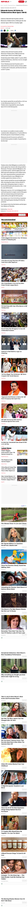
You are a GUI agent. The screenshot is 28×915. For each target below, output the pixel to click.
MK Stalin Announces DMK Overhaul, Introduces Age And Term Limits (11, 420)
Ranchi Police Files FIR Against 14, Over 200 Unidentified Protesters (13, 329)
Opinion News (4, 463)
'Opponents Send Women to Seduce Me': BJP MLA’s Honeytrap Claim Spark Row (13, 398)
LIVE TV (22, 1)
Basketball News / (12, 5)
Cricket (2, 446)
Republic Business (4, 456)
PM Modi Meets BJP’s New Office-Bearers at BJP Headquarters (14, 307)
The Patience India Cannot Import (6, 460)
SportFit (2, 28)
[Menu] (26, 2)
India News (3, 264)
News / (2, 5)
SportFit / (6, 5)
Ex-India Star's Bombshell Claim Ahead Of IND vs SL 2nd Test (14, 443)
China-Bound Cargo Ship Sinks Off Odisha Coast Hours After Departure (12, 261)
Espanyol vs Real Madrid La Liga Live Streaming (11, 352)
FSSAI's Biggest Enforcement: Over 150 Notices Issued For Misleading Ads (14, 239)
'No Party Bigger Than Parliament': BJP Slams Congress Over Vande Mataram (13, 375)
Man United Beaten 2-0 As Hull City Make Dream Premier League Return (12, 284)
